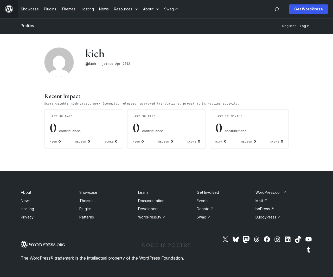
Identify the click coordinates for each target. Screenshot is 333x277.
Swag (204, 217)
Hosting (27, 209)
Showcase (88, 192)
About (26, 192)
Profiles (27, 25)
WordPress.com (271, 192)
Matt (261, 200)
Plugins (85, 209)
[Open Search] (277, 9)
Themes (86, 200)
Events (202, 200)
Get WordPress (308, 9)
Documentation (151, 200)
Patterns (86, 217)
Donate (205, 209)
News (25, 200)
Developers (148, 209)
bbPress (264, 209)
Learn (143, 192)
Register (289, 26)
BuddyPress (268, 217)
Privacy (27, 217)
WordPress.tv (152, 217)
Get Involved (208, 192)
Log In (305, 26)
